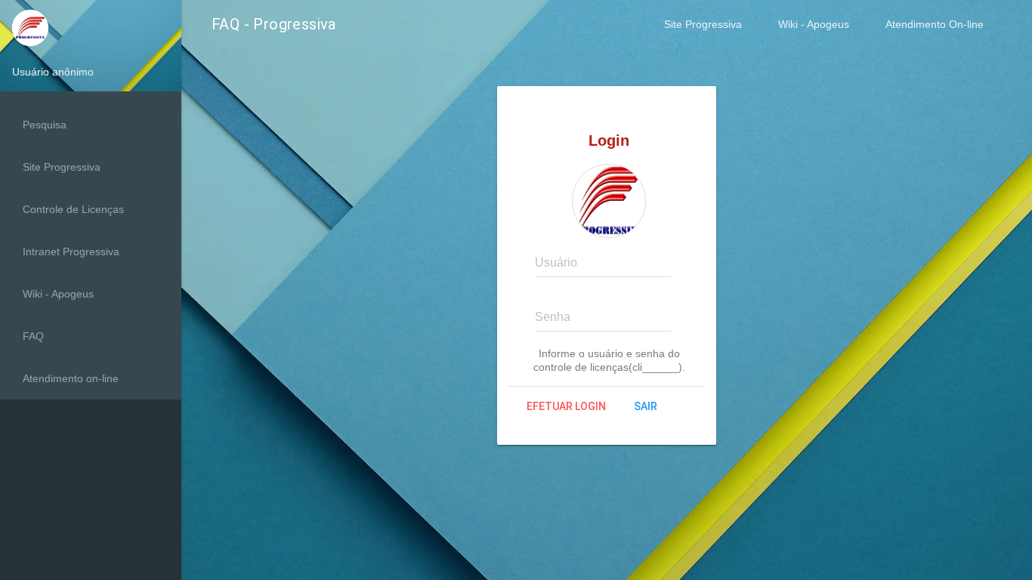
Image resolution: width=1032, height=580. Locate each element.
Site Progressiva (703, 24)
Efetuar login (566, 406)
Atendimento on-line (71, 378)
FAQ (33, 336)
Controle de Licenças (73, 209)
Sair (645, 406)
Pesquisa (44, 125)
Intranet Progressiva (71, 251)
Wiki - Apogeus (813, 24)
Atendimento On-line (934, 24)
